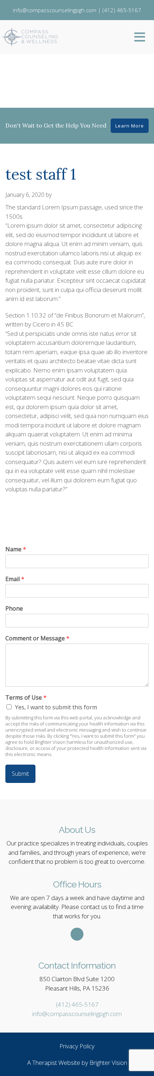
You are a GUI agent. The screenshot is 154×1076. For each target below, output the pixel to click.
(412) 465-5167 (77, 1004)
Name (15, 549)
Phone (14, 608)
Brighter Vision (108, 1062)
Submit (20, 774)
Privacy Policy (77, 1046)
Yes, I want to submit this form (56, 707)
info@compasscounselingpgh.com (77, 1014)
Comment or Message (37, 638)
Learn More (129, 125)
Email (14, 579)
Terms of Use (26, 697)
